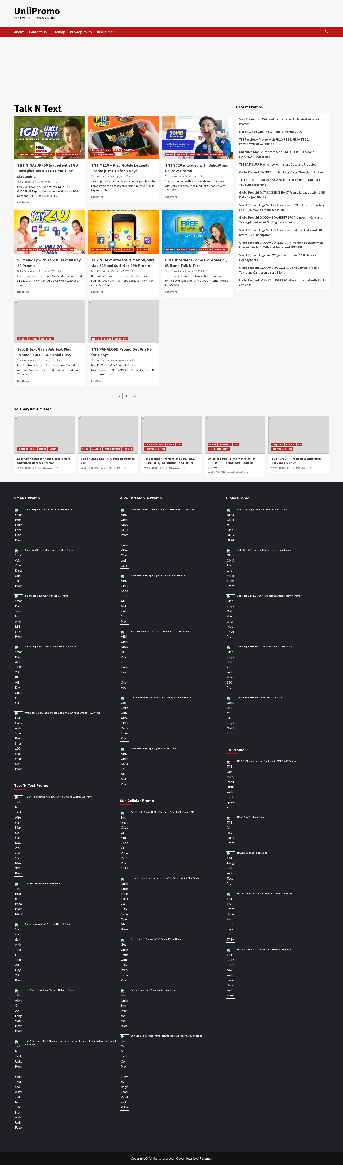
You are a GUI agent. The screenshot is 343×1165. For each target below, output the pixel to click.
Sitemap (58, 32)
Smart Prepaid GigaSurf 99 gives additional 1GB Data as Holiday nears (277, 257)
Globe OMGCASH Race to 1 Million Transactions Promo (264, 549)
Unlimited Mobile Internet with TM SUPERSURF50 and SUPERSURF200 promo (276, 154)
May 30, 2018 (46, 181)
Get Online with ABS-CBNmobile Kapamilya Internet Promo (161, 697)
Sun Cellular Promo (137, 800)
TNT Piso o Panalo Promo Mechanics (43, 883)
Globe (85, 448)
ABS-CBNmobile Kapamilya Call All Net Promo (154, 748)
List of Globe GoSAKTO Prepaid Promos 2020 (270, 131)
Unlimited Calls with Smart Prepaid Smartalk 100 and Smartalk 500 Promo (62, 712)
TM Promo (235, 749)
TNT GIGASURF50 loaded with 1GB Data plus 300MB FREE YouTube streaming (47, 171)
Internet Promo (101, 150)
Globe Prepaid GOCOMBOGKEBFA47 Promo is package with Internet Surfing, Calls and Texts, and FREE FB (281, 245)
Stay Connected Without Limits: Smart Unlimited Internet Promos (279, 121)
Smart (191, 249)
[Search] (326, 31)
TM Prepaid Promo (155, 448)
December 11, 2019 (112, 467)
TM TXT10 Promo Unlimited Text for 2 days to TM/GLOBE (265, 893)
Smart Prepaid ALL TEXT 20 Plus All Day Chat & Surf (50, 646)
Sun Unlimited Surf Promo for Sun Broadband (153, 989)
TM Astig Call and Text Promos (252, 852)
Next (133, 396)
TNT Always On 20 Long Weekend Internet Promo (49, 989)
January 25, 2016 (121, 271)
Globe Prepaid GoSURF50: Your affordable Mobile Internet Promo (268, 595)
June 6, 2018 (300, 467)
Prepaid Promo (112, 448)
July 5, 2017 (119, 176)
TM (179, 444)
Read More (23, 202)
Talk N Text (48, 154)
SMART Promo (27, 497)
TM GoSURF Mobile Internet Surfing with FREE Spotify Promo (266, 761)
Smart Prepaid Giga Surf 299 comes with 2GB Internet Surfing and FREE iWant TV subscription (281, 207)
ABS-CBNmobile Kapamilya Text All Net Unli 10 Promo (158, 575)
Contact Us (38, 32)
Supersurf (225, 444)
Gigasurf (23, 154)
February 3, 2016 (47, 271)
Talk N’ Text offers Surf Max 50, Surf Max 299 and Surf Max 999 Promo (58, 796)
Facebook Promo (154, 444)
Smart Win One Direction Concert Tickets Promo (49, 549)
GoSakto (96, 448)
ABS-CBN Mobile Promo (141, 497)
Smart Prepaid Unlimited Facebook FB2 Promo (48, 509)
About (19, 32)
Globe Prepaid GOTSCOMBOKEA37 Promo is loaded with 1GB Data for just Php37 (282, 195)
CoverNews (184, 1158)
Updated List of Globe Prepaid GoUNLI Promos (259, 697)
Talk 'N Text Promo (31, 785)
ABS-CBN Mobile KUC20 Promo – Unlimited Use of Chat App (160, 631)
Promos (181, 154)
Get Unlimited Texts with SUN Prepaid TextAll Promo (157, 939)
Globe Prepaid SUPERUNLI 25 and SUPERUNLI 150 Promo (264, 646)
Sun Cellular (204, 249)
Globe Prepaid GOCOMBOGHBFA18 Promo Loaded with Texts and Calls (282, 282)
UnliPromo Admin (28, 181)
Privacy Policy (81, 32)
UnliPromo (37, 11)
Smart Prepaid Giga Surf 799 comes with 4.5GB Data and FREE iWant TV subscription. (282, 232)
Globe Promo (237, 497)
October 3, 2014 (47, 360)
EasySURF (278, 444)
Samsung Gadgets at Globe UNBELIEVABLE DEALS (262, 509)
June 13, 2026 (46, 467)
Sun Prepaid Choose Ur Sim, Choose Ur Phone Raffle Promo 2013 (162, 812)
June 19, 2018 (173, 467)
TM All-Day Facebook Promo (251, 817)
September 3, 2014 (122, 360)
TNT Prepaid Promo (67, 154)
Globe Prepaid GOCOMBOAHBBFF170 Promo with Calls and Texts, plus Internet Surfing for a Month (280, 220)
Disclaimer (105, 32)
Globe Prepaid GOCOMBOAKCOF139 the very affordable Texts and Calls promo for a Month (279, 270)
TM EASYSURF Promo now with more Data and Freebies (277, 164)
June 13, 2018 (237, 471)
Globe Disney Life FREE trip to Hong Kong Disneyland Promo (281, 172)
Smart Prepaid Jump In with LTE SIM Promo (46, 595)
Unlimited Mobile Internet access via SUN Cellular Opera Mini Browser (166, 878)
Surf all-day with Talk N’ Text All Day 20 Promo (48, 923)
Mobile (34, 154)
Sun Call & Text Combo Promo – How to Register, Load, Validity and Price (166, 1035)
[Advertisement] (171, 67)
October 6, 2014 (195, 271)
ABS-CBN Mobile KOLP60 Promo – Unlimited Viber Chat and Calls (163, 509)
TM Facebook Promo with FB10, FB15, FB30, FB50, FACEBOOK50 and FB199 (274, 142)
